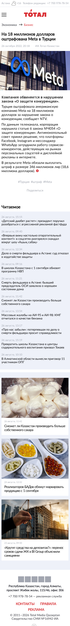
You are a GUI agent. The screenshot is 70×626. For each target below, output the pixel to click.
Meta (48, 181)
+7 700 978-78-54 (58, 3)
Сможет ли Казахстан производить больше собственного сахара (34, 428)
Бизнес (28, 24)
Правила (48, 604)
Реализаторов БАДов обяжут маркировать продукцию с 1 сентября (34, 489)
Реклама (36, 609)
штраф (37, 181)
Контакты (25, 604)
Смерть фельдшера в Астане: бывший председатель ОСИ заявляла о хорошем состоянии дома (29, 286)
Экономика (9, 24)
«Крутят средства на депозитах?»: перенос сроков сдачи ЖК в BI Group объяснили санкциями (33, 551)
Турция (24, 181)
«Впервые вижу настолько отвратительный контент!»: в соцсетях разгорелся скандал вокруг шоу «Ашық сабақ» (31, 239)
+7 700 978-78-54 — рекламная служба (35, 596)
